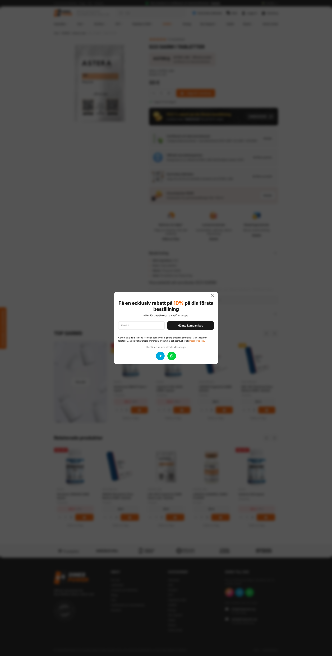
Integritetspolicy (197, 340)
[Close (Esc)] (214, 295)
